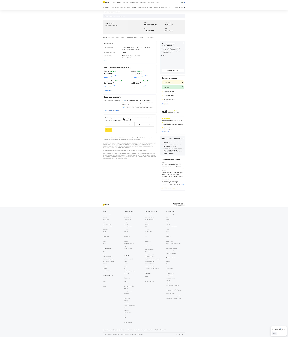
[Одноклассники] (180, 334)
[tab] (105, 38)
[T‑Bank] (106, 2)
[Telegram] (183, 334)
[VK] (177, 334)
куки (281, 328)
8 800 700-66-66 (179, 204)
